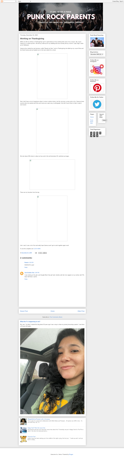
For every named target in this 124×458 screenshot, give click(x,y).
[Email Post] (35, 252)
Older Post (81, 311)
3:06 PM (37, 272)
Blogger (71, 454)
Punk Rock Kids (91, 121)
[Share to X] (42, 253)
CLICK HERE (37, 248)
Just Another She (29, 272)
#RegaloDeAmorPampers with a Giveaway (39, 419)
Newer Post (24, 311)
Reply (26, 267)
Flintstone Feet (31, 436)
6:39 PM (31, 262)
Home (53, 311)
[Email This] (39, 253)
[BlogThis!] (41, 253)
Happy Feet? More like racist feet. (36, 428)
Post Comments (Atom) (56, 317)
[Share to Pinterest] (46, 253)
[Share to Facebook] (44, 253)
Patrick (26, 262)
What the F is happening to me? (30, 321)
